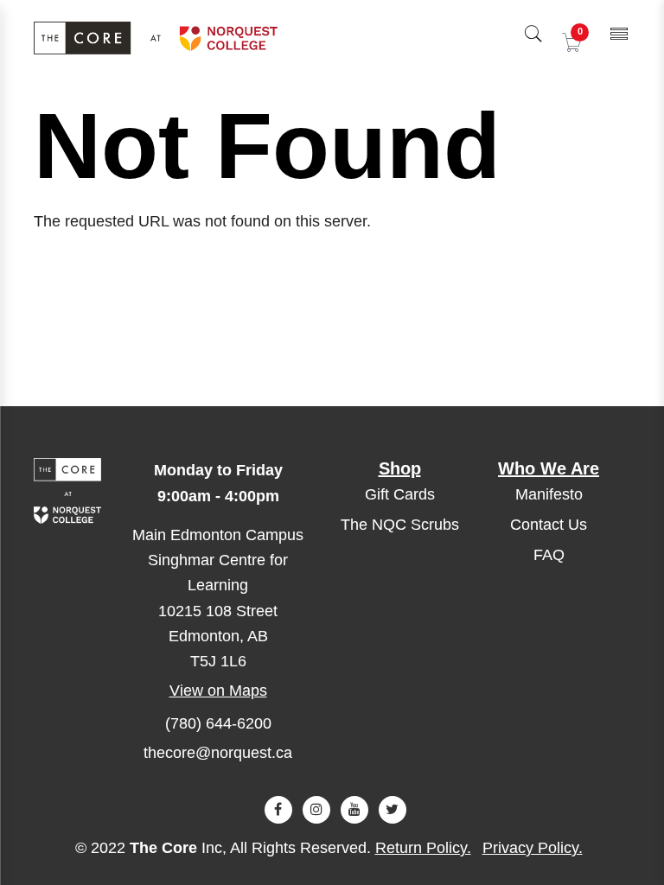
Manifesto (549, 494)
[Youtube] (354, 810)
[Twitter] (392, 810)
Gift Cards (400, 494)
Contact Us (548, 524)
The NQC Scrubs (400, 524)
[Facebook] (278, 810)
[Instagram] (316, 810)
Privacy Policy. (532, 847)
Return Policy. (423, 847)
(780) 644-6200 (218, 723)
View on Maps (218, 690)
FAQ (549, 554)
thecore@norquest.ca (218, 752)
